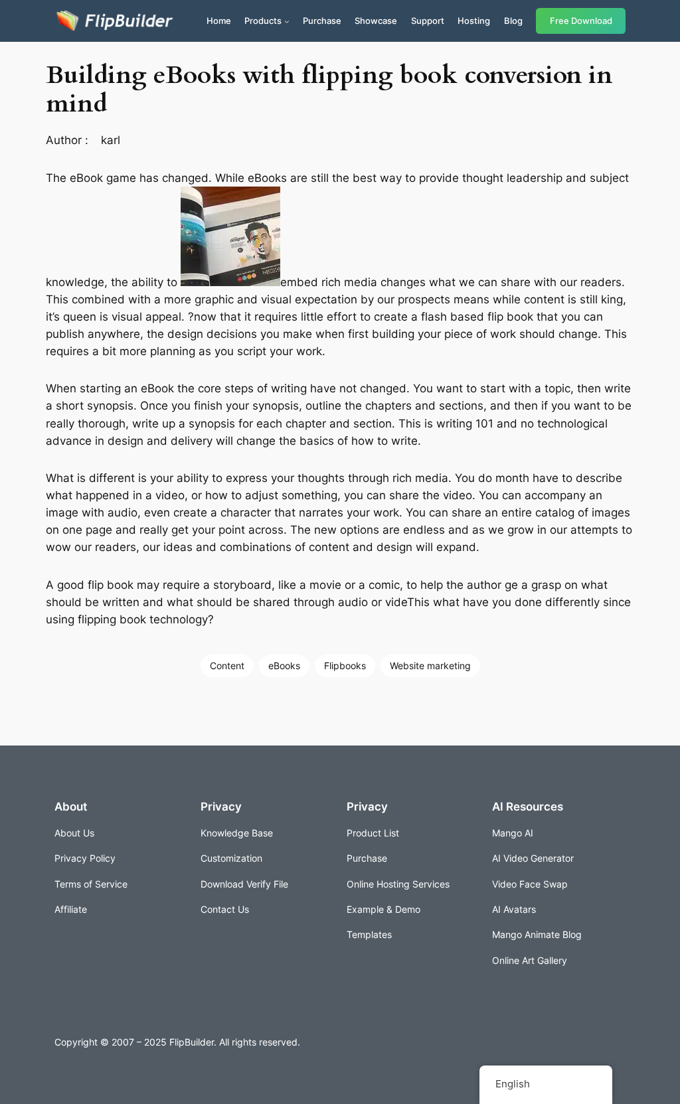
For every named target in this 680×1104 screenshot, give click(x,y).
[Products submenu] (287, 21)
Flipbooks (345, 665)
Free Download (581, 21)
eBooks (284, 665)
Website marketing (430, 665)
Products (263, 20)
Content (227, 665)
